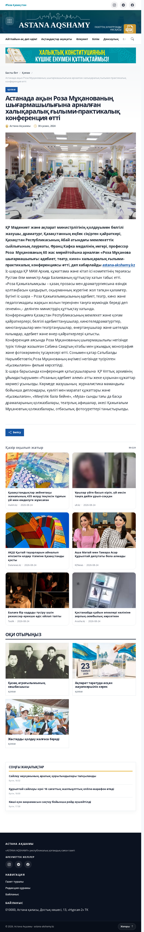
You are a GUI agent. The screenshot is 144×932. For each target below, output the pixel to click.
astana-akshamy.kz (118, 265)
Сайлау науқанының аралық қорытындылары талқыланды (52, 776)
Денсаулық (111, 39)
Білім (95, 39)
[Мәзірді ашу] (9, 21)
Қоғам (26, 72)
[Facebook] (132, 5)
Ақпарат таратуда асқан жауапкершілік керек (93, 685)
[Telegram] (123, 5)
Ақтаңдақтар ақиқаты (56, 39)
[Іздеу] (132, 38)
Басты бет (11, 72)
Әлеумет (82, 39)
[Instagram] (114, 5)
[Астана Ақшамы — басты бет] (58, 21)
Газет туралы (14, 881)
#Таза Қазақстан (15, 5)
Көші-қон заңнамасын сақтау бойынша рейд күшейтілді (50, 802)
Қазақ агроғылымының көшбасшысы (26, 685)
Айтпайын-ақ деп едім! (21, 39)
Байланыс (12, 894)
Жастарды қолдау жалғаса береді (33, 739)
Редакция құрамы (17, 888)
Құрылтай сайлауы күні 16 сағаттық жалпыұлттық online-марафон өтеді (61, 789)
